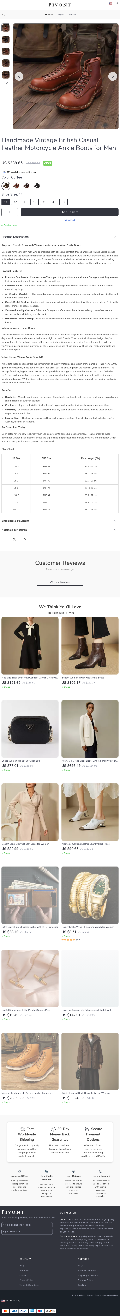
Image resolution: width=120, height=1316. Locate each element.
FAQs (81, 1266)
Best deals (72, 15)
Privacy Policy (26, 1280)
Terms (97, 1295)
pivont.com (65, 1220)
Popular (61, 15)
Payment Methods (87, 1271)
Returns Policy (85, 1280)
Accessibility (113, 1295)
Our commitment (68, 1236)
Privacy (103, 1295)
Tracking (82, 1285)
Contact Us (25, 1275)
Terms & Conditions (29, 1285)
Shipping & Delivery (88, 1275)
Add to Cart (70, 212)
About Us (24, 1271)
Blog (21, 1266)
